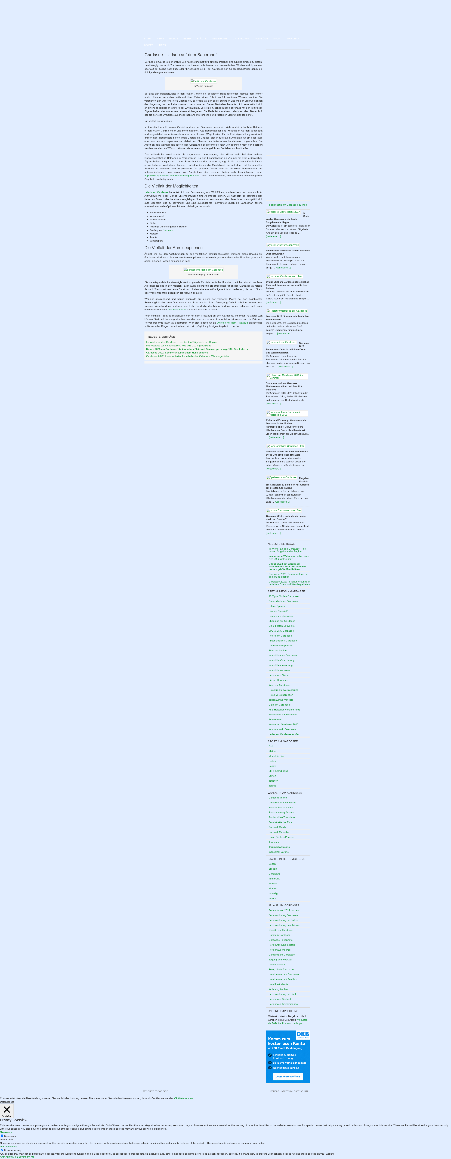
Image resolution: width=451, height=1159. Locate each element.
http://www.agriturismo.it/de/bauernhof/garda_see (171, 175)
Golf (271, 746)
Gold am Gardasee (279, 704)
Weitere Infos (185, 1098)
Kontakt (274, 1091)
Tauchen (273, 780)
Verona (273, 898)
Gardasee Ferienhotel (281, 939)
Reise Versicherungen (281, 694)
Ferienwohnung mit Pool (282, 994)
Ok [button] (175, 1098)
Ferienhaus (219, 38)
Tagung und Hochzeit (280, 959)
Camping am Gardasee (282, 954)
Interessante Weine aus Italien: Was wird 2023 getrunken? (178, 345)
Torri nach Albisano (279, 846)
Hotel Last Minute (278, 984)
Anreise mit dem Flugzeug (232, 322)
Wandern (293, 38)
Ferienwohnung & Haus (282, 944)
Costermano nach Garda (282, 802)
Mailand (273, 883)
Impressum (286, 1091)
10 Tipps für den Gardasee (284, 596)
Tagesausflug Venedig (281, 699)
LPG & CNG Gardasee (281, 630)
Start (148, 38)
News (160, 38)
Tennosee (274, 842)
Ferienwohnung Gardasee (283, 915)
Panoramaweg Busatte (281, 812)
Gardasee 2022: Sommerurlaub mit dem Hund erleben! (177, 352)
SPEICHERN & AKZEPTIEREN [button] (17, 1157)
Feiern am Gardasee (280, 635)
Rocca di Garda (277, 827)
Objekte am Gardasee (281, 930)
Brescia (273, 868)
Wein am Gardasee (279, 685)
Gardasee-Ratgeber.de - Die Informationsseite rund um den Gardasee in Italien (225, 17)
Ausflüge (261, 38)
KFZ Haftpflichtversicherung (284, 709)
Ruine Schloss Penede (281, 837)
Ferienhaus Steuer (279, 675)
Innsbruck (274, 878)
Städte (201, 38)
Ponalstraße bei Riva (280, 822)
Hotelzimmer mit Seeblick (283, 979)
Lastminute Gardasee (281, 616)
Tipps (162, 45)
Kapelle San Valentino (281, 807)
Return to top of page (155, 1091)
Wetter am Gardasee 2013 (283, 724)
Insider (148, 45)
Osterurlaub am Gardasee (283, 601)
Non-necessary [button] (8, 1146)
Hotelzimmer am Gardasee (284, 974)
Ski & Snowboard (278, 770)
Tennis (272, 785)
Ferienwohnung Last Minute (284, 925)
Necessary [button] (6, 1132)
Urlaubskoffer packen (280, 645)
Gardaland (168, 230)
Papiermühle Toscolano (282, 817)
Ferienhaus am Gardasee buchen (288, 204)
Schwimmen (275, 719)
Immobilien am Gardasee (283, 655)
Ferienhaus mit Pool (280, 949)
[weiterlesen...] (273, 236)
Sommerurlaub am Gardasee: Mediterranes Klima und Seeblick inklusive (284, 386)
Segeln (272, 766)
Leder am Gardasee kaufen (284, 734)
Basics (173, 38)
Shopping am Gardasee (282, 620)
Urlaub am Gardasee (156, 192)
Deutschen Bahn (177, 309)
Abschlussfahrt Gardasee (283, 640)
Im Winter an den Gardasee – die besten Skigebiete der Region (181, 342)
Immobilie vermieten (280, 670)
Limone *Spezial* (278, 611)
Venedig (273, 893)
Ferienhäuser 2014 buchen (284, 910)
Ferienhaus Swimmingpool (283, 1004)
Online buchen (277, 964)
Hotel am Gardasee (280, 935)
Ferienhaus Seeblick (280, 999)
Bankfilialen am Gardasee (283, 714)
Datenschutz (301, 1091)
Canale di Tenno (278, 797)
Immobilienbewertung (281, 665)
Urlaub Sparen (277, 606)
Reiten (272, 761)
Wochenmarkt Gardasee (282, 729)
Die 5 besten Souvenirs (282, 625)
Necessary (10, 1136)
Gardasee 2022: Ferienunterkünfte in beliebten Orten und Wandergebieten (188, 356)
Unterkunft (241, 38)
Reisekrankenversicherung (283, 689)
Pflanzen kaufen (278, 650)
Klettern (273, 751)
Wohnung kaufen (278, 989)
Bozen (272, 863)
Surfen (272, 775)
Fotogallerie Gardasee (281, 969)
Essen (187, 38)
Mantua (273, 888)
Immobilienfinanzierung (282, 660)
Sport (277, 38)
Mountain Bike (277, 756)
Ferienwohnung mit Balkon (283, 920)
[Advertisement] (288, 178)
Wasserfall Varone (279, 851)
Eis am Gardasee (278, 680)
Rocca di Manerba (279, 832)
